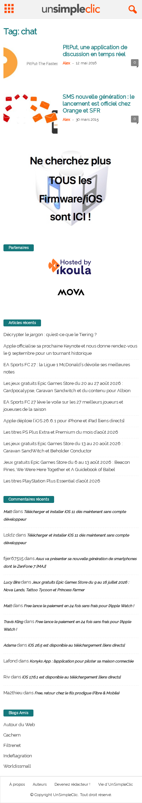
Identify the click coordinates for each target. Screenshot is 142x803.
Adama (9, 645)
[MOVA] (71, 292)
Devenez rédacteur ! (72, 784)
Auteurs (40, 784)
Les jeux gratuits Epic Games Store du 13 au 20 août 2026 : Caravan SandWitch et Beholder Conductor (63, 447)
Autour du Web (19, 724)
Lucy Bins (11, 582)
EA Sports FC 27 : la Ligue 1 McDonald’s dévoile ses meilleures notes (66, 368)
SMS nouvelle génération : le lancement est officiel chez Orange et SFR (98, 103)
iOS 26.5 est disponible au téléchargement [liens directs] (76, 645)
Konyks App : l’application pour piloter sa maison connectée (81, 661)
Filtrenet (12, 745)
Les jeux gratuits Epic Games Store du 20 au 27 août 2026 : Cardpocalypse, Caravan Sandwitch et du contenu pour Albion (67, 387)
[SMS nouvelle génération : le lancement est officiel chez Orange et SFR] (30, 113)
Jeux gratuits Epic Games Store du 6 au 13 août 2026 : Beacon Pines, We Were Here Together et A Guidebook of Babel (66, 466)
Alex (66, 63)
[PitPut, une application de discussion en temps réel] (30, 64)
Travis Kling (13, 622)
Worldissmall (17, 766)
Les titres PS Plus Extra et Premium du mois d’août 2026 (60, 432)
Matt (7, 511)
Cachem (12, 735)
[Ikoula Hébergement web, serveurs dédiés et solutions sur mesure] (71, 267)
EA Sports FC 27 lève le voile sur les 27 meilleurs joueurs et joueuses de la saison (63, 405)
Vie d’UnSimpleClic (115, 784)
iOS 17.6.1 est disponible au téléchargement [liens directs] (71, 677)
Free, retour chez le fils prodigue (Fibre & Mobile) (76, 693)
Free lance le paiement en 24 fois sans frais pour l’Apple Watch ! (79, 606)
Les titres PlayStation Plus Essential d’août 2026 (51, 481)
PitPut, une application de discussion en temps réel (95, 50)
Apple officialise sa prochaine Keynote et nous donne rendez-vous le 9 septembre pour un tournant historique (70, 349)
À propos (17, 784)
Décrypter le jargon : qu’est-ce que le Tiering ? (50, 334)
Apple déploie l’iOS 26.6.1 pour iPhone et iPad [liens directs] (63, 420)
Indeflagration (17, 755)
